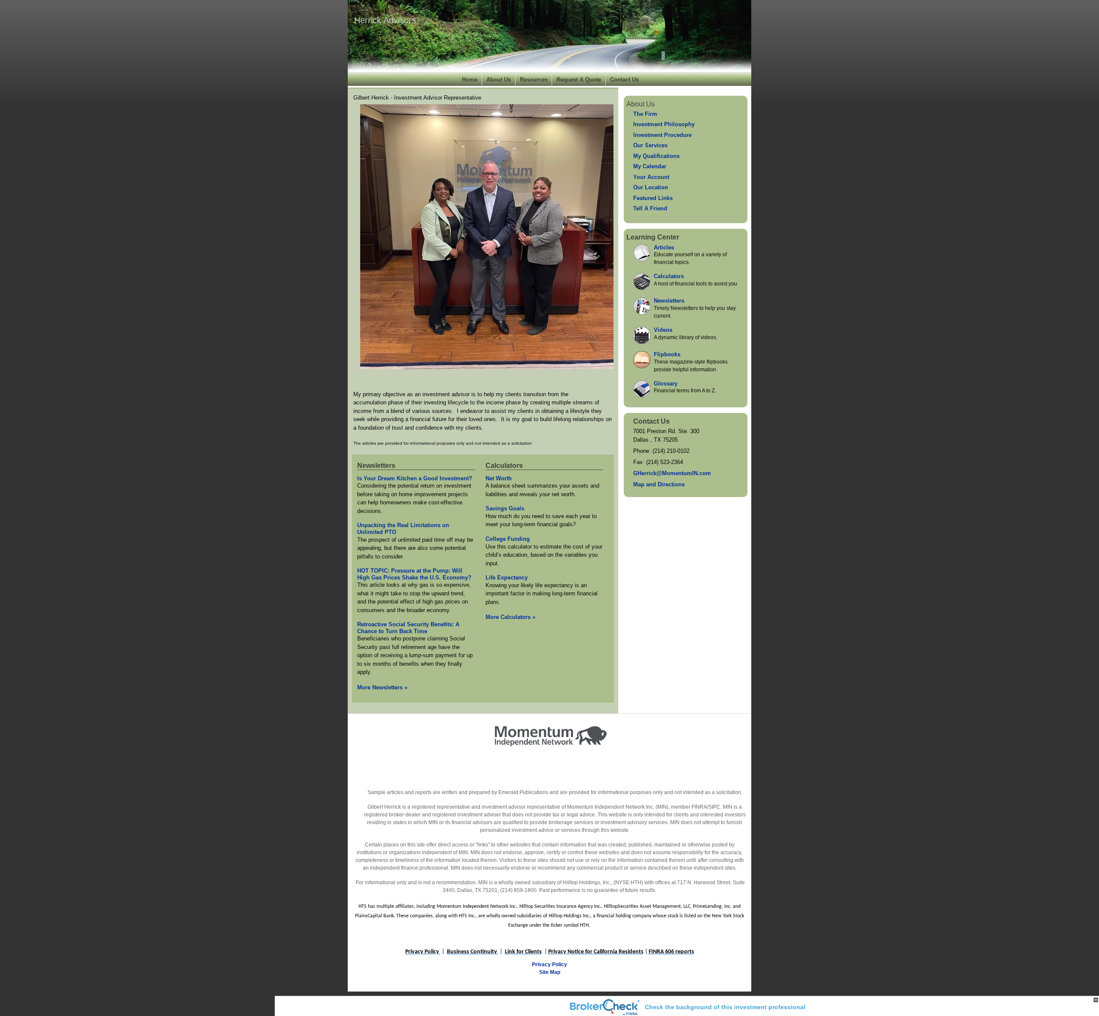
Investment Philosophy (664, 124)
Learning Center (652, 237)
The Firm (645, 114)
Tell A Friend (650, 208)
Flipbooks (667, 354)
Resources (534, 79)
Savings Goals (505, 508)
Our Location (650, 187)
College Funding (508, 539)
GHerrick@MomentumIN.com (672, 473)
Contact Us (624, 79)
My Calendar (649, 166)
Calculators (504, 465)
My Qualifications (656, 156)
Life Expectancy (507, 577)
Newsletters (376, 465)
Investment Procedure (662, 135)
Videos (663, 330)
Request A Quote (578, 79)
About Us (498, 79)
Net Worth (499, 478)
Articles (664, 247)
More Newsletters (382, 687)
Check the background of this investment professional (725, 1007)
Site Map (549, 972)
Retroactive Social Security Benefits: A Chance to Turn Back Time (408, 627)
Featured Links (653, 198)
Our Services (650, 145)
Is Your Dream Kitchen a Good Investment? (414, 478)
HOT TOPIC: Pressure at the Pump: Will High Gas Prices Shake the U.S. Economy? (414, 574)
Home (469, 79)
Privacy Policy (549, 964)
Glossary (665, 383)
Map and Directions (659, 484)
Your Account (651, 177)
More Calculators (510, 617)
